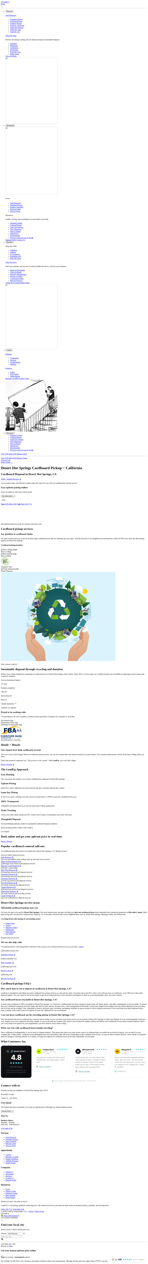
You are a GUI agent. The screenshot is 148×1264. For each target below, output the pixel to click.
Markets (13, 364)
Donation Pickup (16, 19)
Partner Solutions (12, 1159)
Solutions (13, 250)
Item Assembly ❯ (7, 963)
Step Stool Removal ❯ (9, 870)
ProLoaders (14, 374)
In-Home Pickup (16, 21)
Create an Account (13, 283)
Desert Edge (10, 923)
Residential (10, 125)
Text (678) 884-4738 (9, 454)
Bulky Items (14, 54)
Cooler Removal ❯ (8, 896)
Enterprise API (15, 256)
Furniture (13, 44)
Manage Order (11, 240)
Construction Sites (16, 279)
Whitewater (10, 930)
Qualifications (15, 362)
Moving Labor (15, 209)
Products (9, 368)
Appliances (14, 48)
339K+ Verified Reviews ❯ (11, 479)
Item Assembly (11, 1142)
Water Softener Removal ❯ (11, 861)
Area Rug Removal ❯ (9, 883)
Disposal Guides (16, 223)
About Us (9, 1172)
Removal (9, 11)
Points (12, 372)
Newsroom (10, 1174)
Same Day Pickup (16, 28)
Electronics (14, 50)
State (11, 1246)
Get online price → (8, 496)
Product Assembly (16, 207)
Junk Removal (11, 15)
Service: (4, 1233)
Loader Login (24, 378)
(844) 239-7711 (6, 1209)
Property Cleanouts (17, 26)
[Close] (2, 1220)
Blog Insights (10, 1195)
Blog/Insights (15, 236)
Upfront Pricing (16, 225)
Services (13, 360)
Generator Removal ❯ (9, 879)
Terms (81, 947)
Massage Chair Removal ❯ (11, 866)
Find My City (15, 32)
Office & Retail (15, 272)
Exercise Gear (15, 52)
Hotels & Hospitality (17, 270)
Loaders (9, 350)
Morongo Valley (11, 928)
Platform (9, 354)
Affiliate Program (12, 1161)
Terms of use (39, 1211)
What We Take (15, 30)
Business (9, 242)
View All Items (11, 56)
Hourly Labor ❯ (7, 971)
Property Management (18, 274)
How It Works (15, 231)
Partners (13, 252)
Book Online (7, 462)
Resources (10, 433)
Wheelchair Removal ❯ (9, 891)
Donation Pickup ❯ (8, 955)
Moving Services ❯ (8, 979)
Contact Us (21, 240)
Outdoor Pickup (16, 23)
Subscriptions (15, 376)
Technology (14, 358)
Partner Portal (24, 283)
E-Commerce (15, 254)
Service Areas (15, 211)
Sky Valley (10, 934)
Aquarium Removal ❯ (9, 874)
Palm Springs (10, 932)
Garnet (8, 925)
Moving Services (16, 281)
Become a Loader (12, 378)
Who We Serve (15, 258)
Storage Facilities (16, 276)
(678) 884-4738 (6, 1128)
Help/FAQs (14, 234)
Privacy (31, 1211)
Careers (8, 1155)
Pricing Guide (11, 1191)
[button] (74, 988)
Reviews (21, 238)
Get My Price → (7, 1111)
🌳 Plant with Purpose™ (10, 1216)
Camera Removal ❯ (8, 887)
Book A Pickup (6, 841)
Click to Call (5, 460)
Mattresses (14, 46)
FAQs (8, 1189)
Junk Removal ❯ (7, 857)
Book (3, 4)
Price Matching (15, 229)
